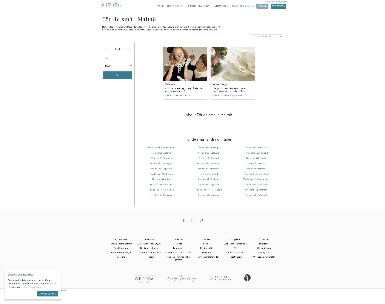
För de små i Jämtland (256, 163)
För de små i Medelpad (209, 168)
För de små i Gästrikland (256, 152)
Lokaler (191, 6)
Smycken (235, 239)
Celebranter (149, 239)
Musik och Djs (206, 248)
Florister (150, 256)
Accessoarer (121, 239)
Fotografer (178, 248)
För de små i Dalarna (161, 152)
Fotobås (178, 243)
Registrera (278, 6)
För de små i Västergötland (209, 189)
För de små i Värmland (256, 184)
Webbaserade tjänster (264, 256)
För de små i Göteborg (161, 158)
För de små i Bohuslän (256, 147)
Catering (121, 256)
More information (32, 287)
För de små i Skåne (161, 179)
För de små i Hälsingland (161, 163)
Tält (235, 248)
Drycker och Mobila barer (150, 252)
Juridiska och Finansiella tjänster (178, 258)
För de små (178, 239)
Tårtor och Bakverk (235, 252)
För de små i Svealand (256, 195)
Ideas (235, 6)
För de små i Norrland (208, 195)
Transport (264, 239)
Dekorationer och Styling (150, 243)
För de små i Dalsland (208, 152)
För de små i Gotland (209, 158)
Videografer (264, 252)
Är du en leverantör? (276, 2)
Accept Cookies (48, 293)
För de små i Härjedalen (208, 163)
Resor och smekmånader (207, 256)
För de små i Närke (256, 168)
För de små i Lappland (161, 168)
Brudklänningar (121, 248)
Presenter (206, 252)
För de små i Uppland (209, 184)
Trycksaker (264, 243)
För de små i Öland (209, 174)
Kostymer (206, 239)
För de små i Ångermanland (161, 147)
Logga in (262, 6)
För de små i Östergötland (256, 174)
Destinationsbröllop (149, 248)
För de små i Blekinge (209, 147)
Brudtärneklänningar (121, 252)
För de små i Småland (208, 179)
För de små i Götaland (161, 195)
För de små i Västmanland (256, 189)
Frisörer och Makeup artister (178, 252)
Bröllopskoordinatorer (121, 243)
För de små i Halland (256, 158)
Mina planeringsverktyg (170, 6)
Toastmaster (235, 256)
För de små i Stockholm (161, 184)
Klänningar (204, 6)
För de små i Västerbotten (161, 189)
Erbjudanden (247, 6)
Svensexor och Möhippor (235, 243)
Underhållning (264, 248)
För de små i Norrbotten (161, 174)
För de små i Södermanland (256, 179)
